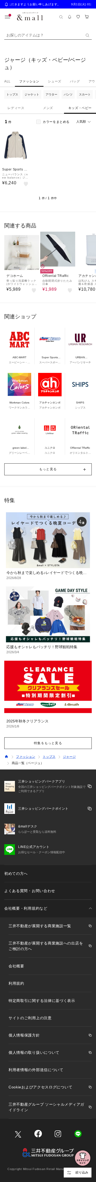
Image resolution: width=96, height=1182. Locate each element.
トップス (12, 94)
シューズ (54, 81)
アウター (51, 94)
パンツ (68, 94)
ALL (7, 81)
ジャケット (32, 94)
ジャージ (69, 757)
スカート (85, 94)
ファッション (29, 81)
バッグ (75, 81)
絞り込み (81, 1172)
